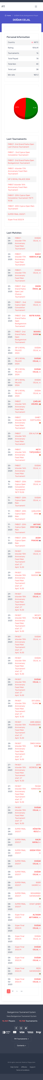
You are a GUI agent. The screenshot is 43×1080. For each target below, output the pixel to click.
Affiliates (24, 1067)
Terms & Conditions (22, 1070)
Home (9, 15)
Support (32, 1067)
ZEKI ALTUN (33, 433)
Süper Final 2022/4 (16, 220)
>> (21, 991)
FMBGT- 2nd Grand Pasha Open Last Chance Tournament (20, 291)
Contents (20, 1046)
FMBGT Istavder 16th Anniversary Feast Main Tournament (17, 187)
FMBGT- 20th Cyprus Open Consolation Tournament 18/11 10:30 (20, 198)
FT (3, 6)
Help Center (14, 1067)
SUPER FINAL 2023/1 (16, 214)
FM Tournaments (20, 1039)
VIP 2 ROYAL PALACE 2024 (19, 179)
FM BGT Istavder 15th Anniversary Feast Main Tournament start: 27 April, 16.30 (20, 559)
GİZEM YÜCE (35, 850)
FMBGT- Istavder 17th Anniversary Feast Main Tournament (17, 171)
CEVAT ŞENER (35, 904)
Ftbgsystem (31, 1062)
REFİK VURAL (35, 316)
